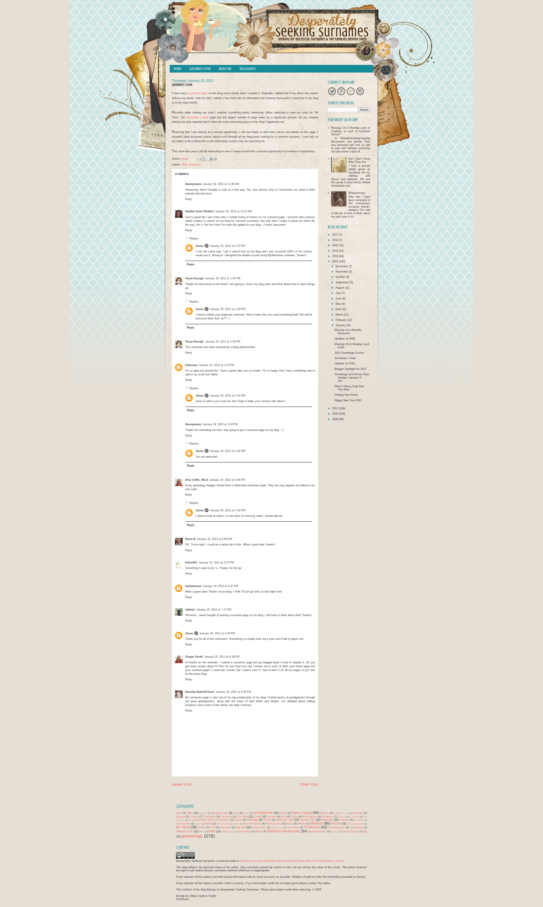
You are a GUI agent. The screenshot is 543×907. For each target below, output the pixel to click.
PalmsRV (191, 562)
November (342, 271)
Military (302, 823)
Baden (283, 813)
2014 (335, 250)
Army (236, 813)
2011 (335, 408)
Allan (179, 813)
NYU (212, 827)
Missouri (316, 823)
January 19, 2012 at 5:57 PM (216, 562)
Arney (246, 813)
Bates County (301, 813)
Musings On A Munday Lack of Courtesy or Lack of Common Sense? (350, 131)
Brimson (324, 813)
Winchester (244, 831)
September (343, 282)
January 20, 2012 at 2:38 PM (227, 309)
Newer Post (182, 784)
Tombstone (312, 827)
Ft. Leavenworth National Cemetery (208, 819)
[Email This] (199, 159)
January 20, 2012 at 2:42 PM (227, 510)
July (338, 293)
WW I (201, 831)
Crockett (271, 816)
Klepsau (344, 819)
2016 (335, 240)
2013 (335, 256)
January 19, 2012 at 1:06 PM (222, 341)
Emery (294, 816)
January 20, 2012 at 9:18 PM (233, 691)
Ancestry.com (219, 813)
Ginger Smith (194, 656)
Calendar (357, 813)
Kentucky (327, 819)
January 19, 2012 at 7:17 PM (213, 609)
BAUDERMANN (263, 813)
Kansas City (307, 819)
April (338, 309)
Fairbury (342, 817)
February (341, 319)
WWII (212, 831)
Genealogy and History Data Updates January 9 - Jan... (351, 377)
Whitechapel (228, 831)
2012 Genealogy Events (349, 352)
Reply (188, 199)
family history (350, 831)
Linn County (183, 823)
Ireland (267, 819)
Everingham (310, 816)
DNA (283, 816)
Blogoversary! (356, 192)
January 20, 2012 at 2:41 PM (227, 395)
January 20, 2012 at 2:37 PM (227, 245)
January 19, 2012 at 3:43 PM (220, 424)
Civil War (242, 816)
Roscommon (259, 827)
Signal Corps (277, 827)
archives (335, 831)
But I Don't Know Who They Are (359, 160)
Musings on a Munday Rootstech (348, 331)
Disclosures (248, 69)
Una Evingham (336, 827)
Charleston (209, 816)
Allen (190, 813)
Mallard (198, 824)
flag (364, 831)
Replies (194, 238)
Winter (259, 831)
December (342, 266)
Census (194, 816)
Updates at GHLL (345, 338)
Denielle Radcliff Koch (199, 691)
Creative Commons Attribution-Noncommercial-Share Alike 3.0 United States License (292, 860)
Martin (236, 824)
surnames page (197, 93)
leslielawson (193, 586)
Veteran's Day (184, 831)
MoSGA (336, 823)
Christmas (226, 816)
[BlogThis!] (203, 159)
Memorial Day (274, 823)
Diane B (190, 539)
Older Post (309, 784)
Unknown (191, 365)
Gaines (238, 819)
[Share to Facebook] (211, 159)
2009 (335, 419)
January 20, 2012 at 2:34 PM (217, 633)
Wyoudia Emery (317, 831)
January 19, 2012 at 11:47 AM (233, 211)
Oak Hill (240, 827)
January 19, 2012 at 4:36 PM (227, 479)
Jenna (199, 245)
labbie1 (190, 609)
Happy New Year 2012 (348, 400)
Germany (252, 819)
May (339, 303)
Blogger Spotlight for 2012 (350, 368)
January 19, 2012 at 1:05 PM (222, 278)
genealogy (192, 835)
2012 (335, 261)
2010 (335, 413)
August (340, 287)
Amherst (203, 813)
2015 (335, 245)
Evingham (327, 816)
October (341, 276)
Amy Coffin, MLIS (196, 479)
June (339, 298)
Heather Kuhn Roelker (199, 211)
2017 (335, 234)
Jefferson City (284, 819)
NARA (201, 827)
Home (177, 69)
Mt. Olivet (183, 827)
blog (184, 164)
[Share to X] (207, 159)
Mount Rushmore (355, 824)
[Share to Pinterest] (215, 159)
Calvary (180, 816)
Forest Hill (354, 817)
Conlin (258, 816)
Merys (289, 823)
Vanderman (356, 827)
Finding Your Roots (346, 394)
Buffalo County (341, 813)
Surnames (194, 164)
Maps (209, 823)
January (341, 325)
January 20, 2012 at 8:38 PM (221, 656)
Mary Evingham (252, 823)
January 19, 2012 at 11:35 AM (220, 184)
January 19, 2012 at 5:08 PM (214, 539)
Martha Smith (222, 824)
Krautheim (359, 820)
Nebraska (225, 827)
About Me (225, 69)
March (340, 314)
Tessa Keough (194, 278)
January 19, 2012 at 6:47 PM (220, 586)
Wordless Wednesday (283, 831)
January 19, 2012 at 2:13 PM (216, 365)
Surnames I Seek (200, 69)
